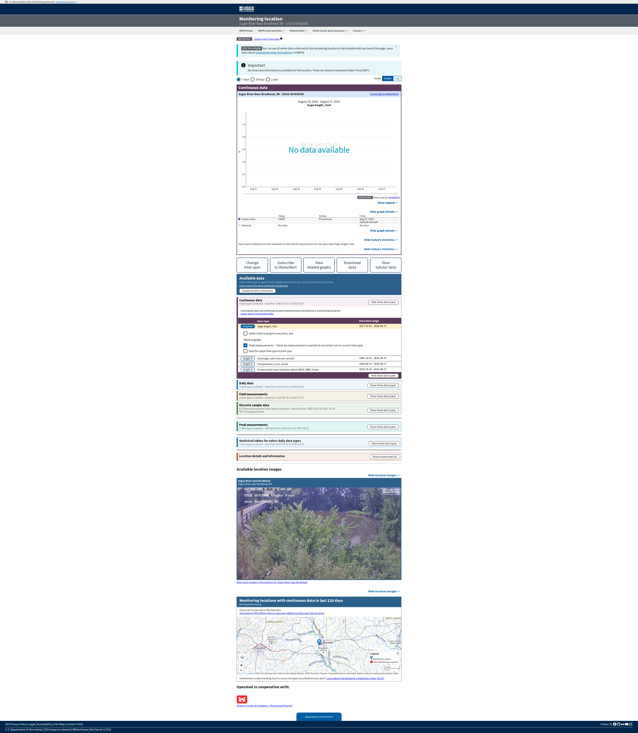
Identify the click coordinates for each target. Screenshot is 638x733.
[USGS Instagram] (631, 725)
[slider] (395, 193)
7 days (245, 79)
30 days (260, 79)
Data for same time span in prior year (270, 351)
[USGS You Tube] (627, 725)
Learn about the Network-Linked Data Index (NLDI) (355, 678)
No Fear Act (97, 729)
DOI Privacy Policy (16, 724)
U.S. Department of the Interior (24, 729)
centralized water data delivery (274, 52)
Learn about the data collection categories (263, 285)
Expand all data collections (257, 290)
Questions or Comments (319, 716)
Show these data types (383, 385)
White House (80, 729)
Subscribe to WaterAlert (384, 94)
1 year (274, 79)
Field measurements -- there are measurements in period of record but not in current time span (306, 345)
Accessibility (44, 724)
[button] (319, 642)
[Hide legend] (398, 653)
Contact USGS (74, 724)
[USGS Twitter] (611, 725)
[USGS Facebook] (615, 725)
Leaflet (250, 673)
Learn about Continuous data (257, 313)
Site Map (59, 724)
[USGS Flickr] (623, 725)
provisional (394, 197)
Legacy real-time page (267, 39)
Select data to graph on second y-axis (271, 333)
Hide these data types (383, 302)
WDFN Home (246, 30)
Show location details (384, 456)
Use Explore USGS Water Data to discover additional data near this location (281, 613)
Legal (32, 724)
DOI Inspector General (58, 729)
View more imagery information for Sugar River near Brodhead (272, 582)
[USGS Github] (619, 725)
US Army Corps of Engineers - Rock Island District (264, 705)
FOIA (108, 729)
